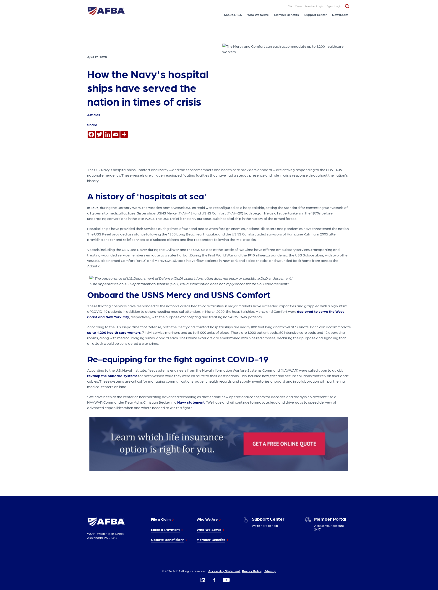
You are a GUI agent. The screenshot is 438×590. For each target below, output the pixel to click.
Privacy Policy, (252, 571)
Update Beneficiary (167, 539)
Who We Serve (258, 14)
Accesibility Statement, (224, 571)
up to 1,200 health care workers (114, 332)
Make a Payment (165, 529)
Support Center (315, 14)
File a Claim (295, 6)
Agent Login (333, 6)
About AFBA (233, 14)
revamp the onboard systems (112, 375)
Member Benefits (286, 14)
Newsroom (340, 14)
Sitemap (270, 571)
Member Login (314, 6)
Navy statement (191, 402)
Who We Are (207, 519)
